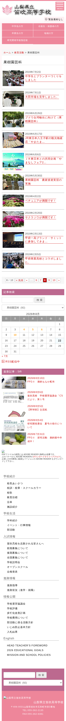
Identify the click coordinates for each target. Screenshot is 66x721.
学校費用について (17, 617)
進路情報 (9, 578)
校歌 (9, 492)
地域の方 (48, 33)
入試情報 (9, 536)
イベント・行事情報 (19, 525)
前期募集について (17, 548)
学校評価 (12, 608)
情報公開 (9, 596)
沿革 (9, 502)
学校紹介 (9, 476)
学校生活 (9, 513)
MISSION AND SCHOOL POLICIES (29, 654)
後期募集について (17, 552)
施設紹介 (12, 506)
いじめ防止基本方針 (19, 627)
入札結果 (12, 631)
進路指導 (12, 585)
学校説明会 (13, 562)
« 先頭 (19, 280)
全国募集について (17, 557)
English (9, 638)
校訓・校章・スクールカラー (24, 487)
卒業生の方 (17, 33)
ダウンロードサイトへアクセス (46, 457)
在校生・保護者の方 (48, 26)
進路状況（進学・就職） (21, 590)
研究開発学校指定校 (17, 40)
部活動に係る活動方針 (20, 622)
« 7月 (5, 356)
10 (54, 280)
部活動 (11, 529)
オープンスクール (17, 567)
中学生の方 (17, 26)
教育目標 (12, 497)
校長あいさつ (15, 483)
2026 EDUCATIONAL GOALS (25, 650)
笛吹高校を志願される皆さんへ (25, 543)
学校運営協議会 (16, 603)
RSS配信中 (12, 361)
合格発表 (12, 571)
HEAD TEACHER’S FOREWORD (27, 645)
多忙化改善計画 (16, 613)
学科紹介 (12, 520)
